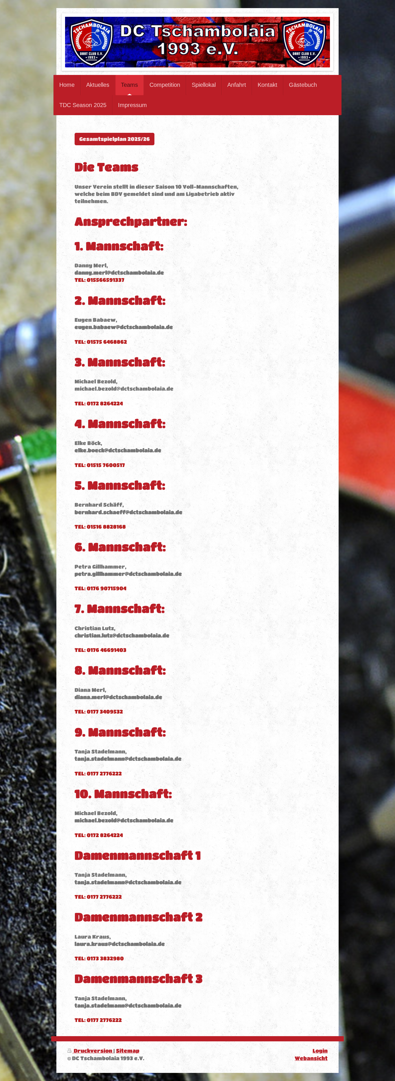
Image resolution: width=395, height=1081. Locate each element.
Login (320, 1051)
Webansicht (311, 1058)
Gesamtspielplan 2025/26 (114, 139)
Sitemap (127, 1051)
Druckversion (93, 1051)
